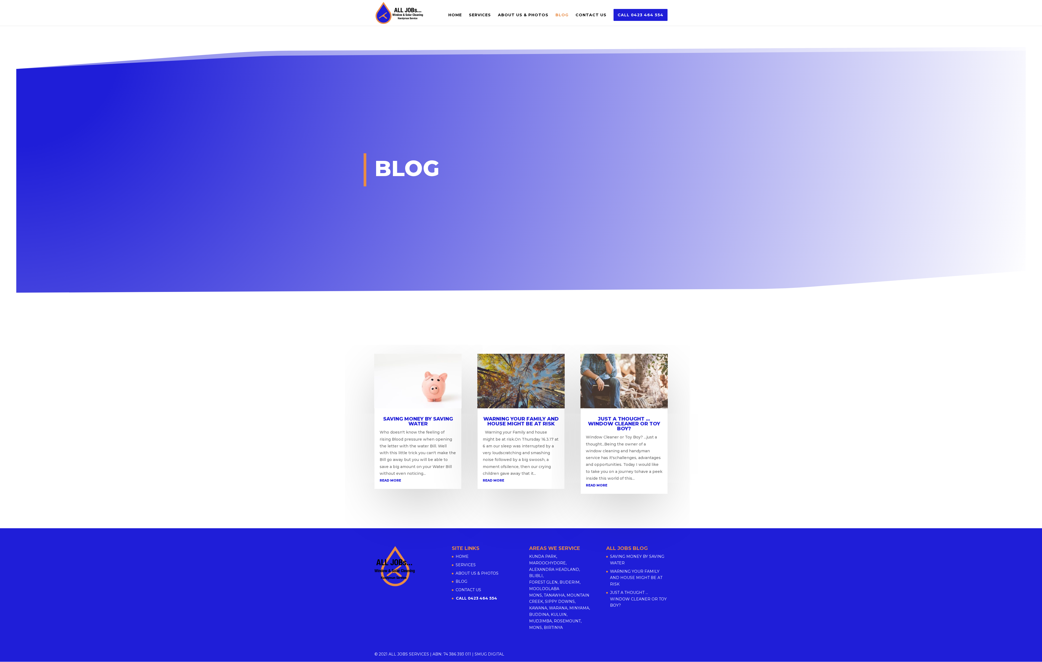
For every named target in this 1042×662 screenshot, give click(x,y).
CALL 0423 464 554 (640, 14)
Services (480, 15)
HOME (455, 15)
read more (390, 480)
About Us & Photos (523, 15)
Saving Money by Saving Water (418, 421)
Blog (561, 15)
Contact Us (591, 15)
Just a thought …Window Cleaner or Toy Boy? (624, 424)
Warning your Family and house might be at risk (521, 421)
